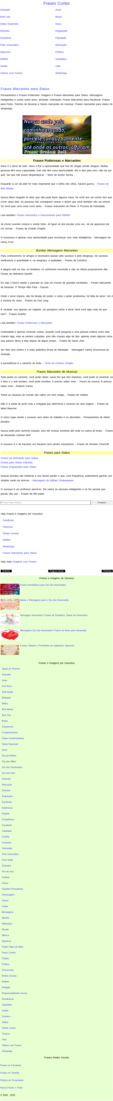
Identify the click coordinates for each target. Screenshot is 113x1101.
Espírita (5, 813)
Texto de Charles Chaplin (59, 363)
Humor (5, 900)
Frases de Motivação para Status (19, 458)
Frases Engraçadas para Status (18, 467)
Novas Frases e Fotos (11, 1088)
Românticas (8, 999)
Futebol (5, 877)
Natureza (5, 52)
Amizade (5, 9)
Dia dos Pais (8, 773)
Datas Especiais (9, 23)
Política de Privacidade (11, 1080)
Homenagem (8, 895)
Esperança (7, 808)
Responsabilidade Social (14, 993)
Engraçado (61, 31)
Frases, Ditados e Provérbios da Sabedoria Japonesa (47, 645)
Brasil (58, 16)
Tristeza (6, 1034)
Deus (58, 23)
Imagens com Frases (24, 561)
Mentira (5, 918)
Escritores (7, 802)
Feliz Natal (7, 860)
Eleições (5, 31)
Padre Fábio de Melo (12, 947)
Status (5, 1022)
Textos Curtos (9, 1028)
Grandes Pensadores (12, 889)
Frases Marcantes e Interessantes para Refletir (43, 215)
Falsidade (60, 38)
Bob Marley (7, 709)
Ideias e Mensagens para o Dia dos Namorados (44, 600)
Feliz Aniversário (9, 45)
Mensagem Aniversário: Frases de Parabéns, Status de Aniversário (54, 615)
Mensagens (7, 912)
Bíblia (5, 703)
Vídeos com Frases (11, 73)
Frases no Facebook (10, 1065)
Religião (6, 987)
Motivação (61, 45)
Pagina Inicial (57, 571)
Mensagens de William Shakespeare (53, 480)
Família (5, 837)
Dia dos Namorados (12, 767)
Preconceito (8, 970)
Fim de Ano (8, 871)
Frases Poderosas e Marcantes (34, 323)
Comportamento (10, 732)
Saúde (3, 66)
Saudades (61, 59)
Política (59, 52)
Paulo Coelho (9, 952)
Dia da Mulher (9, 756)
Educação (7, 784)
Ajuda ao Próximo (11, 669)
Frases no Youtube (9, 1073)
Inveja (5, 906)
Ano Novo (7, 686)
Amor (58, 9)
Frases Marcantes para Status (25, 89)
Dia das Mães (9, 761)
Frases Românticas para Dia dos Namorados (43, 585)
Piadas (5, 958)
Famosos (6, 842)
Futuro (5, 883)
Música (5, 935)
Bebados (6, 698)
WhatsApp (61, 73)
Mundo (5, 929)
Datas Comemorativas (13, 738)
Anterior (6, 571)
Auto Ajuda (7, 692)
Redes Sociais (9, 976)
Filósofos (6, 866)
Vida (57, 66)
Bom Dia (5, 16)
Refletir (4, 59)
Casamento (7, 727)
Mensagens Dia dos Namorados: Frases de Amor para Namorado (53, 630)
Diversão (6, 779)
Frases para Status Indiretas (17, 462)
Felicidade (7, 848)
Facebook (5, 38)
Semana (6, 1016)
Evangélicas (8, 819)
